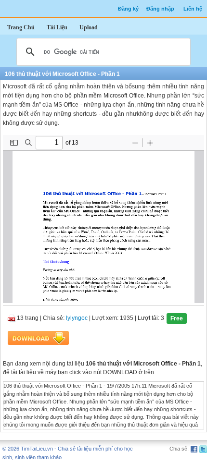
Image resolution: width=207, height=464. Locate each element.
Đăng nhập (160, 9)
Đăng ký (128, 9)
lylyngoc (77, 318)
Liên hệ (192, 9)
